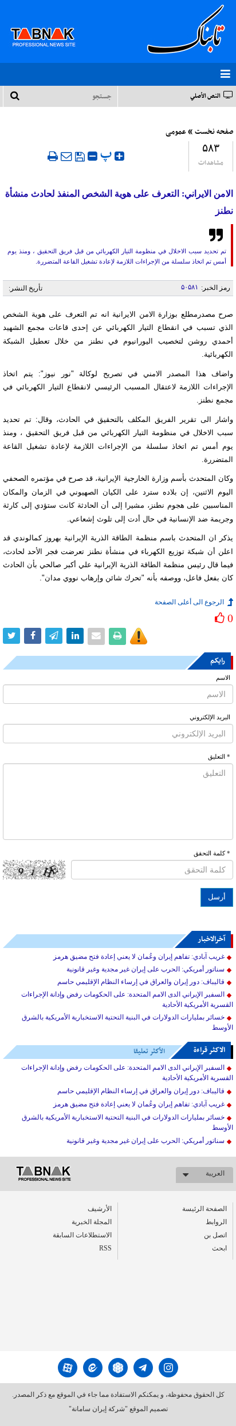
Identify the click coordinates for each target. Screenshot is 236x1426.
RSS (105, 1248)
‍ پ (107, 154)
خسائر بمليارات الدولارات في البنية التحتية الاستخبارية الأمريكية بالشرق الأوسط (127, 1022)
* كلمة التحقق (212, 853)
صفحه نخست (214, 132)
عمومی (176, 132)
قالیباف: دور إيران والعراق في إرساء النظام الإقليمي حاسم (141, 982)
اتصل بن (215, 1235)
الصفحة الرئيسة (204, 1209)
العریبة (215, 1173)
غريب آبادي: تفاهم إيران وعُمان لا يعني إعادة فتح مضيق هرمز (139, 957)
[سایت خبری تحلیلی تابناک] (50, 24)
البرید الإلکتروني (210, 717)
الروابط (216, 1222)
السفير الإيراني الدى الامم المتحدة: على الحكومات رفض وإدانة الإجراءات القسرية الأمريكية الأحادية (127, 999)
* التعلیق (219, 757)
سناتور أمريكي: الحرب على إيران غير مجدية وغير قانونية (145, 969)
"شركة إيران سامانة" (98, 1409)
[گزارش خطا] (138, 636)
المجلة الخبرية (92, 1222)
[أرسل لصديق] (66, 156)
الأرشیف (100, 1209)
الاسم (223, 678)
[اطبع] (53, 156)
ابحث (219, 1248)
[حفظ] (80, 157)
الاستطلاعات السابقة (82, 1235)
